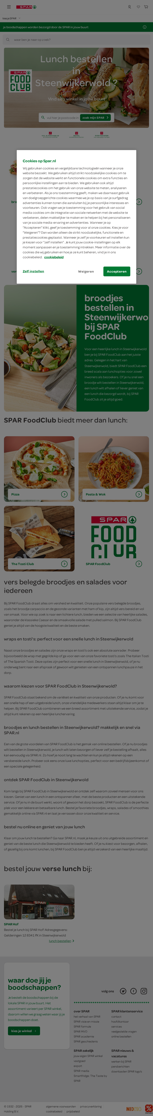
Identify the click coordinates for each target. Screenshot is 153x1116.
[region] (76, 217)
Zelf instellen (33, 271)
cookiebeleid (54, 257)
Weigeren (86, 271)
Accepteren (117, 271)
